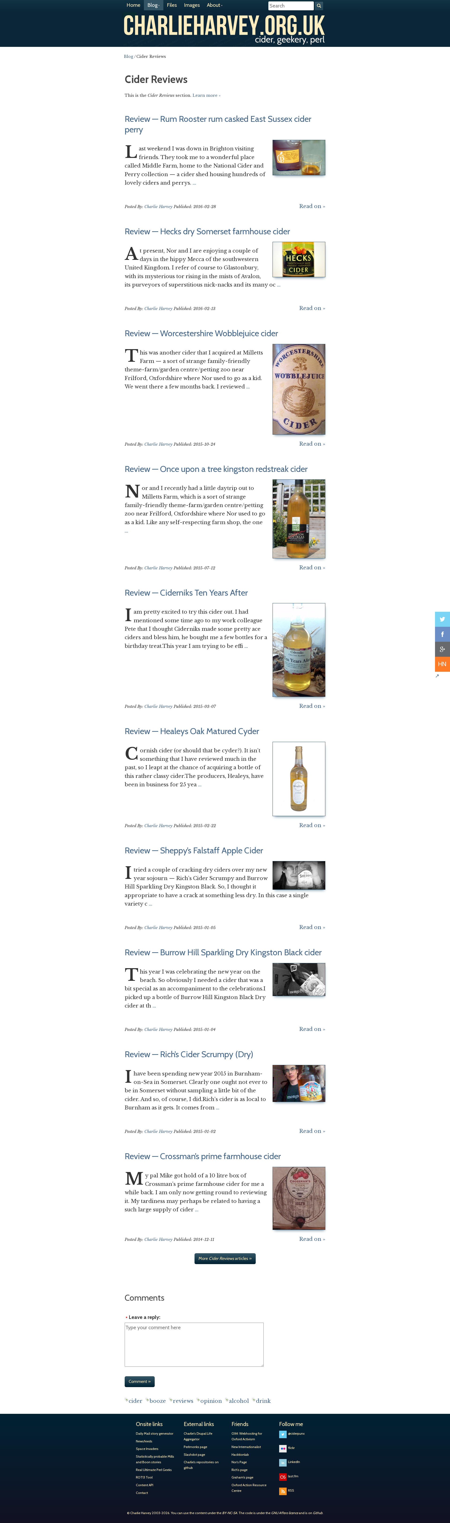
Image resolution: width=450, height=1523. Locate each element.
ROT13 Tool (144, 1477)
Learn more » (206, 95)
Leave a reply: (144, 1317)
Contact (142, 1493)
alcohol (239, 1401)
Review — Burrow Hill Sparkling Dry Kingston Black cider (223, 952)
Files (172, 5)
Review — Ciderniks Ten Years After (186, 592)
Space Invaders (147, 1449)
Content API (144, 1485)
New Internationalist (246, 1447)
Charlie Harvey (225, 25)
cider (135, 1401)
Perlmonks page (195, 1447)
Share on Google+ (442, 649)
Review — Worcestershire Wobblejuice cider (201, 333)
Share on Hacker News (442, 664)
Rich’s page (240, 1470)
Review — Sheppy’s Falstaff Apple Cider (194, 850)
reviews (183, 1401)
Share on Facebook (442, 634)
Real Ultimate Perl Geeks (154, 1470)
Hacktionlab (240, 1454)
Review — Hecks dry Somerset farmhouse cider (207, 231)
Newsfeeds (144, 1441)
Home (133, 5)
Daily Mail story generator (154, 1433)
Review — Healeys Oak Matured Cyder (192, 731)
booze (158, 1401)
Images (192, 5)
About (213, 5)
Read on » (312, 206)
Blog (152, 5)
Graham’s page (242, 1477)
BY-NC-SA (229, 1513)
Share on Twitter (442, 619)
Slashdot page (194, 1454)
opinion (211, 1401)
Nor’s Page (239, 1462)
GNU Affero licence (284, 1513)
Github (317, 1513)
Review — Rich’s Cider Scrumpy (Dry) (189, 1054)
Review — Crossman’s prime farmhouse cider (203, 1156)
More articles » (225, 1258)
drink (263, 1401)
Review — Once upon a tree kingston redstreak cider (216, 469)
